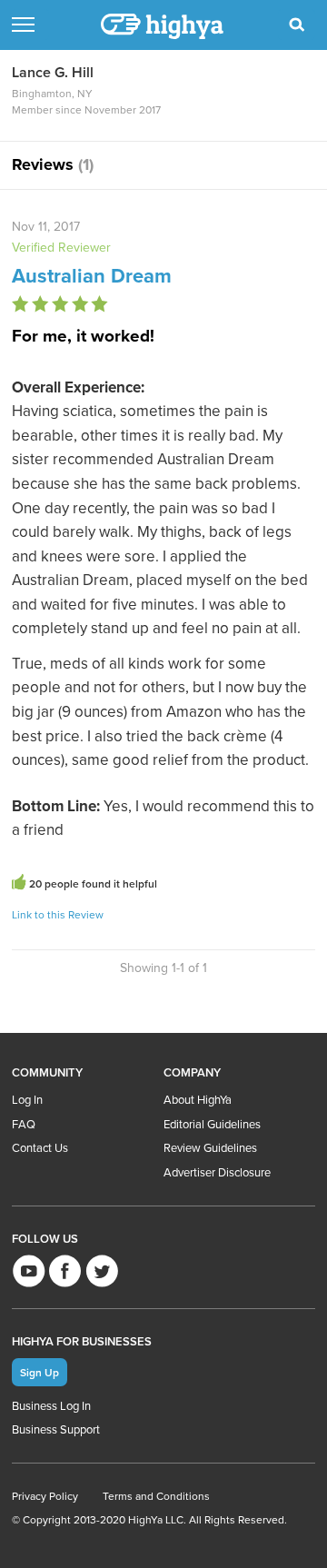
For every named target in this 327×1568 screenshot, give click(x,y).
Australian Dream (92, 275)
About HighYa (198, 1099)
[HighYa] (163, 26)
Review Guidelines (210, 1147)
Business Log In (51, 1405)
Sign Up (39, 1372)
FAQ (23, 1124)
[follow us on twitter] (101, 1270)
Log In (27, 1099)
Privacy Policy (45, 1495)
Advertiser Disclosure (217, 1172)
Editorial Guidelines (212, 1124)
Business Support (56, 1429)
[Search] (296, 24)
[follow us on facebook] (65, 1270)
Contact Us (40, 1147)
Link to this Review (58, 914)
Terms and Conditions (156, 1495)
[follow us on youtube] (28, 1270)
